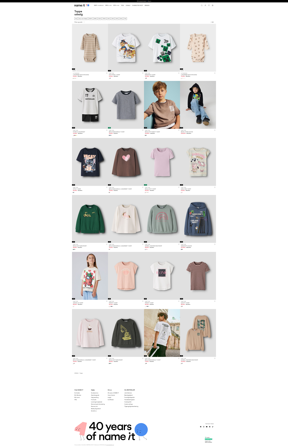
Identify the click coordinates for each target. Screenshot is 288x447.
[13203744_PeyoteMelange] (146, 192)
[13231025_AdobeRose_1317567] (181, 306)
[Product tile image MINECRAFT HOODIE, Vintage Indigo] (198, 219)
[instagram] (204, 427)
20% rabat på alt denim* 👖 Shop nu (144, 1)
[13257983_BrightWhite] (145, 78)
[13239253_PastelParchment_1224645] (182, 78)
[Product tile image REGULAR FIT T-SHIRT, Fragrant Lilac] (162, 162)
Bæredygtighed (128, 395)
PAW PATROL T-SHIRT (114, 74)
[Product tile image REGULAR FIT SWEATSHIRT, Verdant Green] (90, 219)
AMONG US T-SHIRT (78, 302)
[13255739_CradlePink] (74, 306)
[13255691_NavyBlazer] (110, 78)
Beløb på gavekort (96, 408)
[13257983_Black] (146, 78)
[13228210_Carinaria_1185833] (110, 306)
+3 (76, 135)
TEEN (104, 18)
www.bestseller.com (110, 444)
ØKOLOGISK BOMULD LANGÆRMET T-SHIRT (120, 189)
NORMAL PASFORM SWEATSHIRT (153, 246)
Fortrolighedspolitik (129, 397)
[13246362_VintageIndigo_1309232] (182, 363)
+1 (76, 78)
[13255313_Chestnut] (145, 135)
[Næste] (106, 47)
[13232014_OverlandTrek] (75, 78)
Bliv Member (77, 395)
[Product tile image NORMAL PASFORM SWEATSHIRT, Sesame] (198, 333)
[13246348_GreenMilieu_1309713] (75, 249)
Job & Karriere (128, 393)
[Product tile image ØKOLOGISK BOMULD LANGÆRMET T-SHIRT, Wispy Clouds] (126, 219)
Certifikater (111, 399)
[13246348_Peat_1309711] (74, 249)
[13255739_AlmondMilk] (73, 306)
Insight (109, 397)
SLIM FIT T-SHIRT (185, 302)
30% (113, 18)
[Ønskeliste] (209, 5)
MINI (95, 18)
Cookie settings (128, 404)
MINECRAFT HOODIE (186, 246)
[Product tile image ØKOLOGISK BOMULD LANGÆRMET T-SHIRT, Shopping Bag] (126, 162)
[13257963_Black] (182, 249)
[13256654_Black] (146, 363)
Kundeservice (94, 393)
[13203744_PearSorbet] (147, 192)
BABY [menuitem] (99, 5)
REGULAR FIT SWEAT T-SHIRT (152, 131)
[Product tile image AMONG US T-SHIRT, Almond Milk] (90, 276)
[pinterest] (210, 427)
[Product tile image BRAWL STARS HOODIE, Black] (198, 105)
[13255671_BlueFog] (74, 192)
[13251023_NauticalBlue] (110, 135)
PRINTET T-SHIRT (113, 302)
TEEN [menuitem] (122, 5)
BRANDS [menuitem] (147, 5)
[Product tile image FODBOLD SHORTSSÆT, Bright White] (90, 105)
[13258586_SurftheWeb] (75, 135)
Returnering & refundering (98, 404)
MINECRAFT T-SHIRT (150, 74)
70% (125, 18)
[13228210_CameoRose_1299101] (109, 306)
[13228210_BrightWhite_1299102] (145, 306)
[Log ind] (205, 5)
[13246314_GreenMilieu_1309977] (145, 249)
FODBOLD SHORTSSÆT (79, 131)
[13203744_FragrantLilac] (145, 192)
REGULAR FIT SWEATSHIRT (80, 246)
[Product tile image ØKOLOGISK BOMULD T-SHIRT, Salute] (126, 105)
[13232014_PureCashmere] (73, 78)
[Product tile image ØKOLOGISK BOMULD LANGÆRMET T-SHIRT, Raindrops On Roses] (90, 333)
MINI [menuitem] (108, 5)
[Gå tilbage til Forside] (81, 5)
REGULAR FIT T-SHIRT (150, 189)
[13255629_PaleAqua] (181, 192)
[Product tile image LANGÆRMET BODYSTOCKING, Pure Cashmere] (90, 48)
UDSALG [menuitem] (128, 5)
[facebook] (201, 427)
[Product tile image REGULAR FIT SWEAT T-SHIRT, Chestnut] (162, 105)
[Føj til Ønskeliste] (107, 73)
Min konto (77, 397)
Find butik (93, 399)
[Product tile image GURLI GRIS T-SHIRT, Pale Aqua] (198, 162)
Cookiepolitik (127, 402)
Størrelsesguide (95, 395)
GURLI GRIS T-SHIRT (186, 189)
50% (121, 18)
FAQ (75, 399)
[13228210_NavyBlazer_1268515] (111, 306)
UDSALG (76, 373)
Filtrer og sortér (78, 22)
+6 (112, 306)
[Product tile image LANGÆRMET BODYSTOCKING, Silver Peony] (198, 48)
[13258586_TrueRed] (74, 135)
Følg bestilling (94, 397)
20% (108, 18)
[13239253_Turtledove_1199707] (183, 78)
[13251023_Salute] (109, 135)
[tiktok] (213, 427)
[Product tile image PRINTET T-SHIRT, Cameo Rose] (126, 276)
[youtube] (207, 427)
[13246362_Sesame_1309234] (181, 363)
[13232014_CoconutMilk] (74, 78)
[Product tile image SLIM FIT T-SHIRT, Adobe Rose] (198, 276)
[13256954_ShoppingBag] (109, 192)
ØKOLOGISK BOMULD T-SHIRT (116, 131)
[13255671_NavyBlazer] (73, 192)
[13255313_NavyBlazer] (146, 135)
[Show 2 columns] (211, 22)
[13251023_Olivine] (111, 135)
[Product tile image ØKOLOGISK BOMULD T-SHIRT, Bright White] (162, 333)
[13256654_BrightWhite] (145, 363)
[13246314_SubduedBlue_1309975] (146, 249)
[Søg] (202, 5)
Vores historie (111, 395)
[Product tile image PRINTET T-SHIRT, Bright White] (162, 276)
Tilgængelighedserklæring (131, 406)
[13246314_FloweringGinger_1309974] (147, 249)
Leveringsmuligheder (96, 402)
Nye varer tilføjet (83, 18)
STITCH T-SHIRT (77, 189)
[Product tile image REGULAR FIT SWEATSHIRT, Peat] (126, 333)
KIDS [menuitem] (116, 5)
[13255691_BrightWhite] (109, 78)
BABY (90, 18)
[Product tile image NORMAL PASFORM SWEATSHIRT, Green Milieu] (162, 219)
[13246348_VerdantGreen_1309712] (73, 249)
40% (117, 18)
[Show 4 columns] (213, 22)
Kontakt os (94, 411)
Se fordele (77, 393)
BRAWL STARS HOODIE (187, 131)
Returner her (94, 406)
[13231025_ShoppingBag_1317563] (182, 306)
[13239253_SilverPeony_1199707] (181, 78)
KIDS (99, 18)
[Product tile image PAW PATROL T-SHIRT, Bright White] (126, 48)
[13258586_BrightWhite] (73, 135)
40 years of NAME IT (113, 393)
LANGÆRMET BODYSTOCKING (81, 74)
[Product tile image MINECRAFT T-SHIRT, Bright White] (162, 48)
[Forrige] (73, 47)
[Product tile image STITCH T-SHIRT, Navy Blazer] (90, 162)
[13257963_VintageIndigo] (181, 249)
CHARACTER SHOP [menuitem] (137, 5)
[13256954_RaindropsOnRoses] (110, 192)
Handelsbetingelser (129, 399)
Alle (76, 18)
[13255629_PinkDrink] (182, 192)
